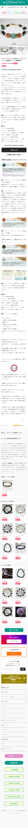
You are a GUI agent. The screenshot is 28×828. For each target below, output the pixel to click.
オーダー (3, 744)
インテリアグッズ (5, 734)
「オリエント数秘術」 (7, 463)
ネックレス (4, 711)
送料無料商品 (14, 763)
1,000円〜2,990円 (14, 776)
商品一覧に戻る (14, 630)
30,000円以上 (14, 803)
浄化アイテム (4, 725)
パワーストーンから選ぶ (7, 696)
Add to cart (14, 150)
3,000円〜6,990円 (14, 783)
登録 (23, 669)
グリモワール (4, 729)
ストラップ (4, 715)
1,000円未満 (14, 769)
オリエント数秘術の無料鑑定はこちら (11, 438)
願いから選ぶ (4, 692)
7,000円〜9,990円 (14, 790)
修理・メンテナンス (6, 748)
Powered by (12, 813)
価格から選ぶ (4, 701)
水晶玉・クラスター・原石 (8, 720)
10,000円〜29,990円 (14, 797)
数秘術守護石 (4, 739)
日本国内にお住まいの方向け (14, 154)
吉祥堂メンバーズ (14, 756)
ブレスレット (4, 706)
